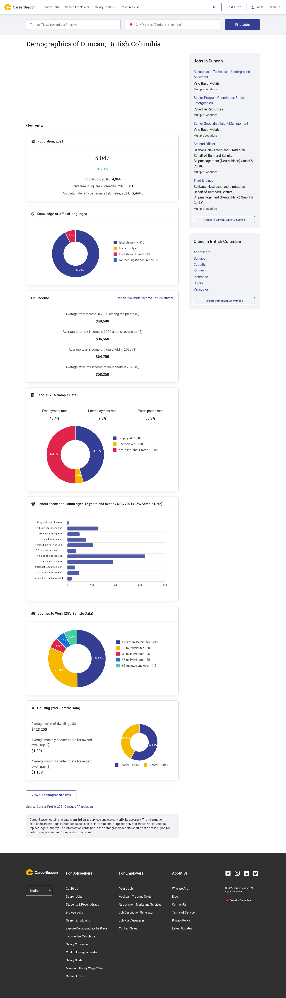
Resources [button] (128, 7)
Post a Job (234, 7)
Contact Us (179, 904)
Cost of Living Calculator (82, 952)
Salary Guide (74, 960)
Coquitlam (201, 265)
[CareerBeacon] (42, 873)
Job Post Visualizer (131, 920)
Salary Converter (77, 944)
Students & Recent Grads (82, 904)
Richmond (201, 277)
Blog (175, 896)
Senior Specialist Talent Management (221, 124)
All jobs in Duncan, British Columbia (224, 219)
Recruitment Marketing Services (140, 904)
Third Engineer (204, 181)
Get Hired (72, 888)
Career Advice (75, 976)
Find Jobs (242, 25)
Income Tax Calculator (80, 936)
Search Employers (77, 7)
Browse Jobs (74, 912)
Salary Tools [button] (103, 7)
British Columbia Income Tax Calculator (145, 298)
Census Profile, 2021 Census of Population (65, 806)
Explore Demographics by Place (224, 300)
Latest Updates (182, 928)
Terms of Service (183, 912)
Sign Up (275, 7)
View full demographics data (51, 795)
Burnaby (199, 259)
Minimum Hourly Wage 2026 (84, 968)
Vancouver (201, 290)
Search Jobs (51, 7)
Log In (259, 7)
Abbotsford (202, 252)
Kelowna (200, 271)
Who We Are (180, 888)
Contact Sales (128, 928)
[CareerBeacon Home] (20, 7)
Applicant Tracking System (136, 896)
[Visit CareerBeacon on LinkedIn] (246, 873)
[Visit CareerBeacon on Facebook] (228, 873)
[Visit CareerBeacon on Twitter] (256, 873)
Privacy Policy (181, 920)
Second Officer (204, 144)
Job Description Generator (136, 912)
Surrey (198, 283)
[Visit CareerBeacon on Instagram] (237, 873)
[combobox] (78, 24)
